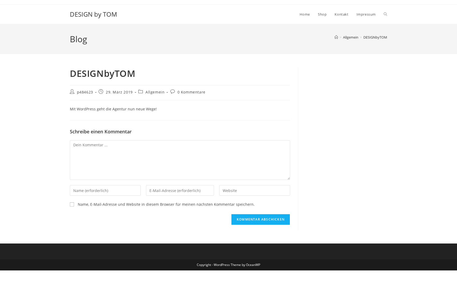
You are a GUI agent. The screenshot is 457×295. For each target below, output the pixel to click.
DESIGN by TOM (93, 14)
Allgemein (154, 92)
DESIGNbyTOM (375, 37)
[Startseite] (336, 37)
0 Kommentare (191, 92)
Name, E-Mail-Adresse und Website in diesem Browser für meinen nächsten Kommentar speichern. (166, 204)
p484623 (85, 92)
